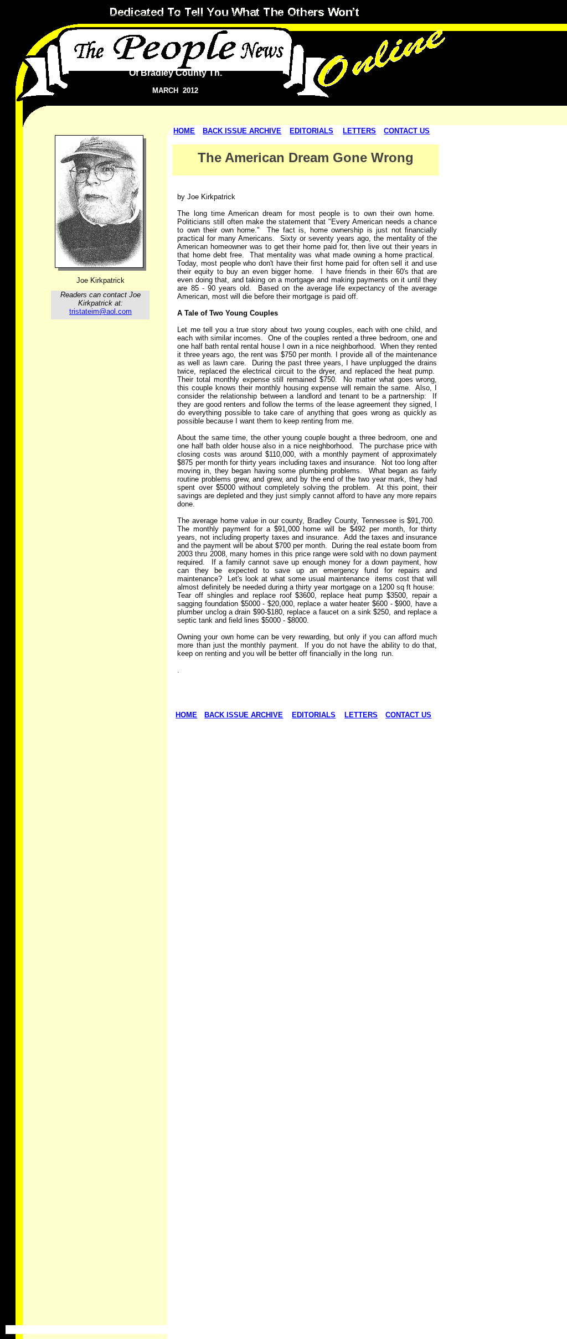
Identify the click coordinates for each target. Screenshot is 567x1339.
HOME (184, 131)
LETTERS (359, 131)
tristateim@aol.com (100, 311)
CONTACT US (407, 131)
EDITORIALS (311, 131)
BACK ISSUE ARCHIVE (242, 131)
